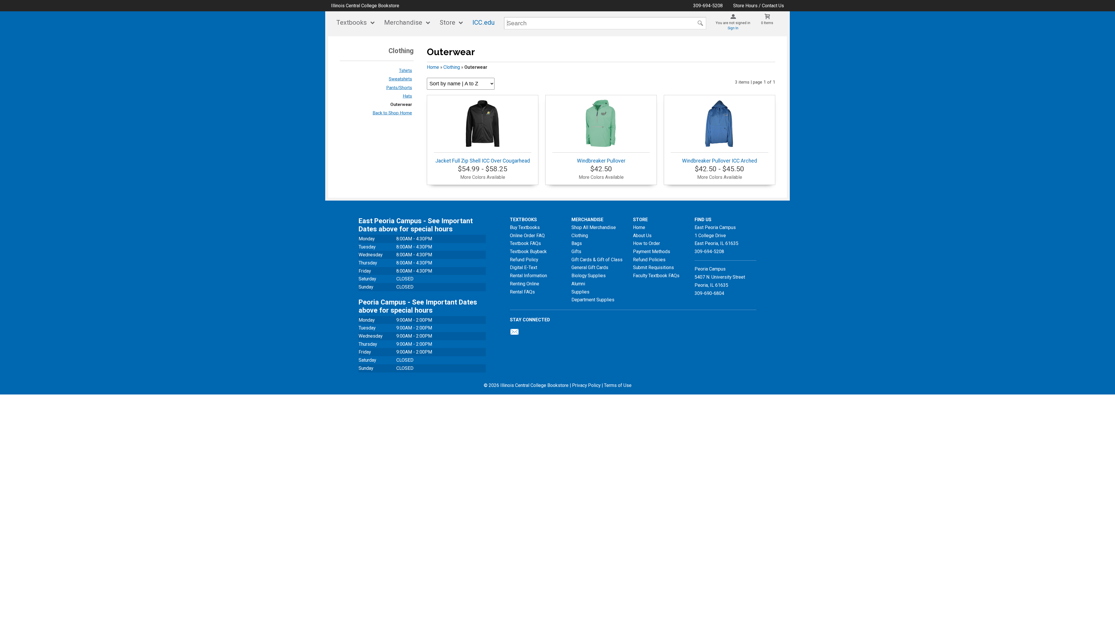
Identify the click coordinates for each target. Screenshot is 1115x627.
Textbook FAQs (525, 243)
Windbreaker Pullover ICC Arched (719, 161)
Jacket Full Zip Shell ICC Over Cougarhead (482, 161)
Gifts (576, 251)
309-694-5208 (708, 5)
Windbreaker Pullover (601, 161)
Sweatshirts (400, 79)
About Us (642, 235)
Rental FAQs (522, 292)
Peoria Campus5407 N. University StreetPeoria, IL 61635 (720, 277)
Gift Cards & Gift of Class (597, 259)
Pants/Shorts (399, 87)
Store (447, 22)
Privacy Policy (586, 385)
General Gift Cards (589, 267)
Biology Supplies (588, 275)
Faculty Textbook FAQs (656, 275)
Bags (576, 243)
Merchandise (403, 22)
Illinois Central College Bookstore (365, 5)
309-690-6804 (709, 293)
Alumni (578, 284)
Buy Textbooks (525, 227)
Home (433, 67)
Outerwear (401, 104)
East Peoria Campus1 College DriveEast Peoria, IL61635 (716, 235)
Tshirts (405, 70)
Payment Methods (651, 251)
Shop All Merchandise (593, 227)
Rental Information (528, 275)
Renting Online (524, 284)
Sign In (733, 28)
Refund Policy (524, 259)
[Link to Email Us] (514, 333)
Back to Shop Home (392, 113)
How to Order (646, 243)
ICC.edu (483, 22)
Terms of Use (618, 385)
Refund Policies (649, 259)
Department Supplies (592, 299)
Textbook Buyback (528, 251)
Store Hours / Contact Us (758, 5)
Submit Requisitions (653, 267)
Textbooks (351, 22)
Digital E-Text (523, 267)
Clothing (451, 67)
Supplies (580, 292)
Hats (407, 96)
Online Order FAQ (527, 235)
